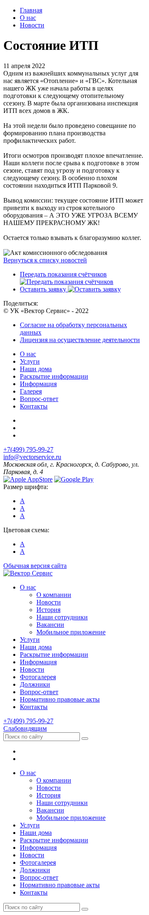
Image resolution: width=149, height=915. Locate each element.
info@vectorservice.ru (32, 456)
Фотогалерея (38, 676)
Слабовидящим (25, 728)
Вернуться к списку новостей (45, 260)
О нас (28, 353)
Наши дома (36, 368)
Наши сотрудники (62, 617)
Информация (38, 383)
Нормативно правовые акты (60, 699)
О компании (53, 594)
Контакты (34, 406)
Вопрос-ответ (39, 398)
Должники (35, 684)
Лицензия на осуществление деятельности (80, 339)
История (48, 609)
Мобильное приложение (71, 632)
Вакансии (50, 624)
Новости (48, 602)
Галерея (31, 391)
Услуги (30, 361)
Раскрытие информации (54, 376)
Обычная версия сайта (35, 565)
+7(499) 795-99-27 (28, 449)
